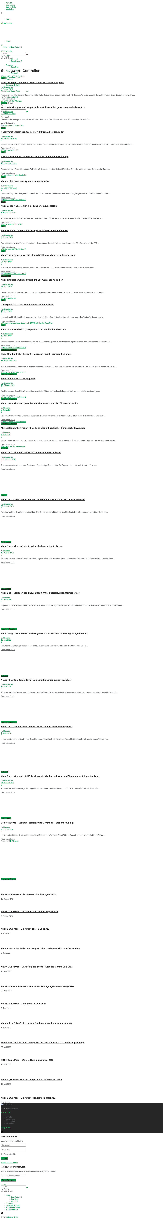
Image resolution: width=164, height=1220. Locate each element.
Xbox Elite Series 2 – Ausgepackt (18, 378)
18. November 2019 (8, 360)
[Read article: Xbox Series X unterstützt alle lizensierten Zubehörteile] (77, 200)
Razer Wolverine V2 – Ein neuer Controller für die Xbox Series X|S (34, 156)
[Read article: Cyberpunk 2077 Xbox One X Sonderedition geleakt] (77, 298)
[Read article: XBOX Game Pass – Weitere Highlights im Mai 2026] (77, 1052)
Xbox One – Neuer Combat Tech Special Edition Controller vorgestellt (36, 726)
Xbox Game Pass (13, 91)
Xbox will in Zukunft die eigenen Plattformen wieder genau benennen (36, 1023)
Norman (6, 408)
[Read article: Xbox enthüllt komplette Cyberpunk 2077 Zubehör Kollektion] (77, 274)
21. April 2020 (6, 286)
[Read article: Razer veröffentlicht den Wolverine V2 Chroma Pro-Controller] (77, 126)
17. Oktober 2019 (8, 385)
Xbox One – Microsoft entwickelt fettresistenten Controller (31, 452)
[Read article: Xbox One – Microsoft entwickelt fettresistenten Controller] (77, 446)
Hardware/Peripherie (9, 350)
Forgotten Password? (9, 1163)
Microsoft (14, 73)
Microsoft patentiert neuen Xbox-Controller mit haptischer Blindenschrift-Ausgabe (43, 428)
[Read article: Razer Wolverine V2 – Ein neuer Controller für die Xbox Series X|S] (77, 150)
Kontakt (9, 3)
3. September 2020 (8, 212)
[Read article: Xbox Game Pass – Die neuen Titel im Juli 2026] (77, 921)
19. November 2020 (8, 163)
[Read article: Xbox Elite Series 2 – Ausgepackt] (77, 372)
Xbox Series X (16, 47)
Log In (3, 1184)
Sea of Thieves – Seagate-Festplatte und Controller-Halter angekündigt (37, 823)
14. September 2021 (9, 138)
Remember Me (10, 1154)
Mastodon (10, 9)
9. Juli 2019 (5, 410)
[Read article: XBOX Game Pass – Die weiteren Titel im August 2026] (77, 887)
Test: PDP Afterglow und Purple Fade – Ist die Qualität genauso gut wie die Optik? (43, 107)
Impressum (10, 5)
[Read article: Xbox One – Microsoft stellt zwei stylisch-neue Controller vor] (77, 529)
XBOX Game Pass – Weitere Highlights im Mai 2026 (27, 1060)
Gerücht (4, 495)
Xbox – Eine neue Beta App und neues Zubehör (25, 181)
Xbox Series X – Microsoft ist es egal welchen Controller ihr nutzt (34, 230)
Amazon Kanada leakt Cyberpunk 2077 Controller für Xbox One (33, 329)
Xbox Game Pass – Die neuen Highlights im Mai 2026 (28, 1098)
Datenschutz (11, 7)
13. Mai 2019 (6, 640)
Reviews (9, 79)
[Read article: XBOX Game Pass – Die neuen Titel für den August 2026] (77, 904)
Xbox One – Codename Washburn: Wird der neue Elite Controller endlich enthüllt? (43, 499)
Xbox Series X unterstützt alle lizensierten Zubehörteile (29, 206)
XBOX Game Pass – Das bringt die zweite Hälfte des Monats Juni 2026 (37, 967)
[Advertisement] (37, 30)
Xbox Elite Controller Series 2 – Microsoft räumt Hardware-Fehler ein (36, 354)
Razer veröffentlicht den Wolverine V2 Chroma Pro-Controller (32, 132)
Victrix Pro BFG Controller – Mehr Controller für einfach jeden (32, 82)
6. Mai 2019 (5, 435)
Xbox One (14, 67)
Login (8, 19)
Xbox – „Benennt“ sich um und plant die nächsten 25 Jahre (31, 1079)
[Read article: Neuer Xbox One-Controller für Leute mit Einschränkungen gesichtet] (77, 663)
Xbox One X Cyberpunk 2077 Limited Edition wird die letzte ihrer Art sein (38, 255)
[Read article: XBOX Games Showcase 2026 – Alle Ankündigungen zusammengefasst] (77, 977)
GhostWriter (8, 87)
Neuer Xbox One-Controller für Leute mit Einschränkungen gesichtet (36, 680)
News (8, 41)
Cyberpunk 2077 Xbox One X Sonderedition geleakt (27, 304)
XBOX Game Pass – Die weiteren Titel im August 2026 (28, 894)
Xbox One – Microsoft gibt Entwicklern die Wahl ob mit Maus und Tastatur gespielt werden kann (50, 776)
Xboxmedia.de (12, 1108)
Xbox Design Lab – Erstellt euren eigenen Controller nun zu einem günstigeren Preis (44, 633)
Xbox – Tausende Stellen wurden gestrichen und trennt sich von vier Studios (40, 948)
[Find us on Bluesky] (2, 15)
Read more (8, 99)
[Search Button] (27, 91)
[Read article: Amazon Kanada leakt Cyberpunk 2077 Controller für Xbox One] (77, 323)
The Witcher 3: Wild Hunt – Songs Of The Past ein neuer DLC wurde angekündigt (42, 1042)
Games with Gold (12, 85)
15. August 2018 (7, 553)
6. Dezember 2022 (8, 114)
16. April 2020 (6, 311)
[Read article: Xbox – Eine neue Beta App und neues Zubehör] (77, 175)
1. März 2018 (6, 733)
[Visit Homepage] (6, 23)
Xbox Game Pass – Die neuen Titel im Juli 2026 (25, 929)
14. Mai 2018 (6, 686)
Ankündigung (6, 276)
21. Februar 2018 (7, 783)
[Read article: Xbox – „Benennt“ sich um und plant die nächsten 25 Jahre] (77, 1070)
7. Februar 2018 (7, 829)
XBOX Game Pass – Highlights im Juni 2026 (23, 1004)
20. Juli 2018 (6, 599)
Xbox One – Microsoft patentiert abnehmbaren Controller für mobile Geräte (39, 403)
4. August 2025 (7, 89)
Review (4, 103)
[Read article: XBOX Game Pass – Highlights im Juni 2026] (77, 996)
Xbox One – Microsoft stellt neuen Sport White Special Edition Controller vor (40, 593)
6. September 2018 (8, 459)
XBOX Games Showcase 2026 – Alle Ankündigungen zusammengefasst (37, 986)
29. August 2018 (7, 506)
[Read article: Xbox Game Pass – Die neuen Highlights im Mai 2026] (77, 1090)
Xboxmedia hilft (12, 97)
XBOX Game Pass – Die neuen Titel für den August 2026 (29, 911)
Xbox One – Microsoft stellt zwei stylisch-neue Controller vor (32, 546)
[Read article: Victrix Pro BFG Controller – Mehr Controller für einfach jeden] (77, 76)
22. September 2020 (9, 188)
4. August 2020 (7, 237)
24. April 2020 (6, 262)
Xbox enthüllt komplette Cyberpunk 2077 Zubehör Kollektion (32, 280)
